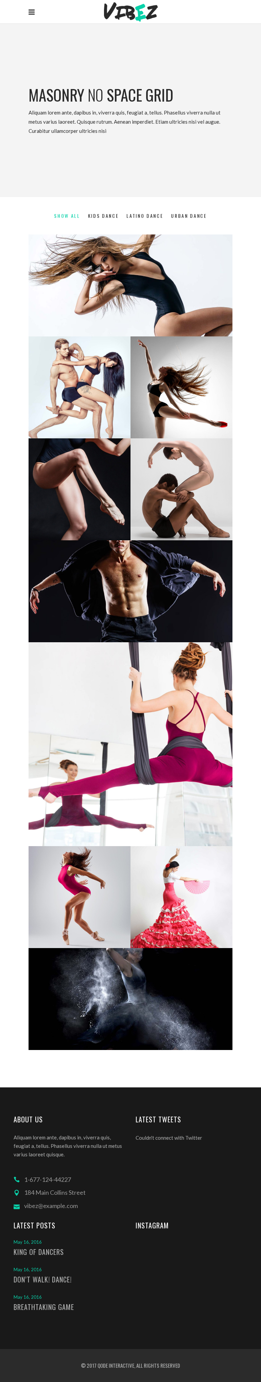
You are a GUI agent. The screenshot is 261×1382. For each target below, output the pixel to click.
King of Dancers (39, 1252)
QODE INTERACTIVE (115, 1365)
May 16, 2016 (28, 1242)
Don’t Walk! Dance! (43, 1279)
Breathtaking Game (44, 1307)
